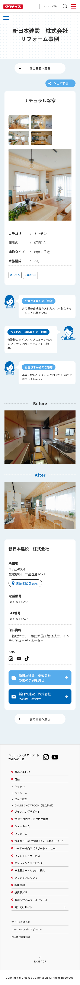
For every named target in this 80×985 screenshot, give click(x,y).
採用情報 (20, 885)
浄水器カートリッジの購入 (30, 870)
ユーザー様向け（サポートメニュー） (36, 848)
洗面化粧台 (21, 799)
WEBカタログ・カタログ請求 (31, 819)
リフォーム (21, 833)
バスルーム (21, 793)
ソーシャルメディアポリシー (27, 929)
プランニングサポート (27, 811)
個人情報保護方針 (21, 937)
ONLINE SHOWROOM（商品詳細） (35, 805)
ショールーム (22, 826)
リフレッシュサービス (27, 855)
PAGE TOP (40, 961)
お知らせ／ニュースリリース (31, 899)
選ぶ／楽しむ (22, 772)
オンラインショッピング (29, 863)
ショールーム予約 (49, 6)
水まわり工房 (40, 841)
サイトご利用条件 (21, 921)
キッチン (20, 786)
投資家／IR (21, 892)
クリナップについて (26, 877)
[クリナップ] (13, 6)
